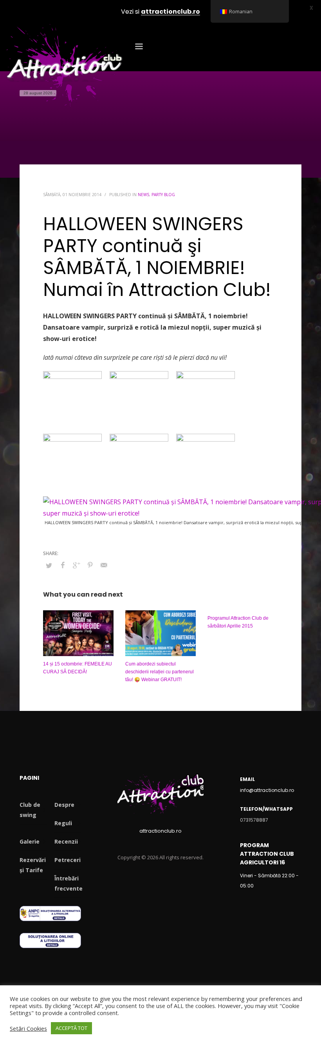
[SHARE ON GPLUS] (76, 565)
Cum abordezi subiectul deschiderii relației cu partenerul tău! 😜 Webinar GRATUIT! (159, 671)
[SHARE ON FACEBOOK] (63, 565)
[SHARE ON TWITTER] (49, 565)
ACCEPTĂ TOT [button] (71, 1028)
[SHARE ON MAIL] (104, 565)
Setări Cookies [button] (28, 1028)
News (143, 194)
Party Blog (163, 194)
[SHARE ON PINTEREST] (90, 565)
